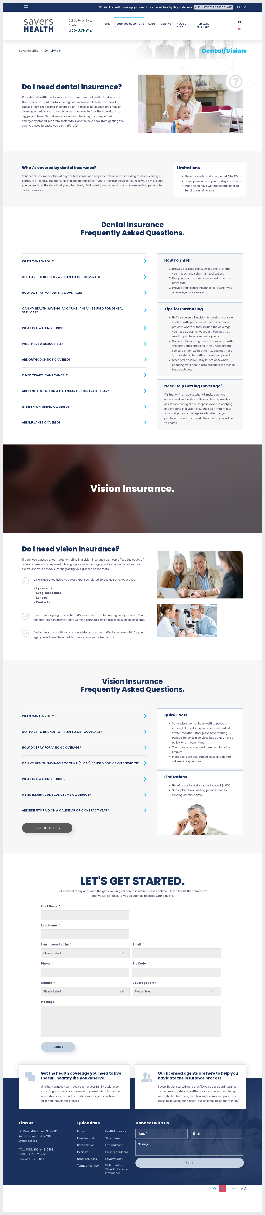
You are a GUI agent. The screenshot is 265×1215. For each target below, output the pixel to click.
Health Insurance (115, 1131)
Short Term (112, 1138)
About (152, 24)
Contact (167, 24)
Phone (47, 963)
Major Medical (85, 1138)
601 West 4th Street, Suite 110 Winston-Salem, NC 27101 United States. (38, 1136)
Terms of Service (88, 1165)
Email (138, 944)
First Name (50, 906)
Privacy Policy (114, 1159)
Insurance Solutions (129, 24)
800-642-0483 (43, 1149)
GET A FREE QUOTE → (47, 828)
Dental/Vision (85, 1145)
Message (48, 1002)
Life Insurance (114, 1145)
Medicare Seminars (203, 26)
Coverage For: (144, 983)
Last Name (50, 925)
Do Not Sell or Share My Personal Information (116, 1169)
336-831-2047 (34, 1159)
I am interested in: (56, 944)
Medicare (82, 1152)
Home (106, 24)
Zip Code (140, 963)
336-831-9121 (81, 30)
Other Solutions (87, 1159)
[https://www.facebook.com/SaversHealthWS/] (238, 7)
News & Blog (181, 26)
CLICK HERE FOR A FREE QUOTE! (213, 7)
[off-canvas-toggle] (26, 7)
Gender (48, 983)
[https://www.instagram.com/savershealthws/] (245, 7)
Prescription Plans (116, 1152)
